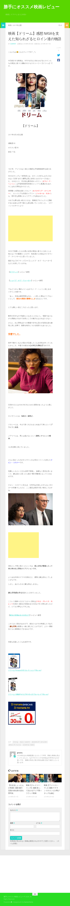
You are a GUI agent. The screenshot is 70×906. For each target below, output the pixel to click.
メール (39, 823)
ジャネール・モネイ (28, 745)
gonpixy (13, 44)
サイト (12, 830)
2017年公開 (17, 25)
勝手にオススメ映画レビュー (32, 6)
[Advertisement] (30, 228)
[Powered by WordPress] (11, 902)
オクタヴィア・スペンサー (39, 742)
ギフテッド (14, 272)
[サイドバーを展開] (3, 25)
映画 (9, 25)
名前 (12, 823)
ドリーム (15, 742)
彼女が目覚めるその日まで (20, 615)
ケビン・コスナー (25, 742)
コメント (14, 810)
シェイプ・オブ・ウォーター (20, 281)
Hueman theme (28, 902)
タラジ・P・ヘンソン (15, 745)
